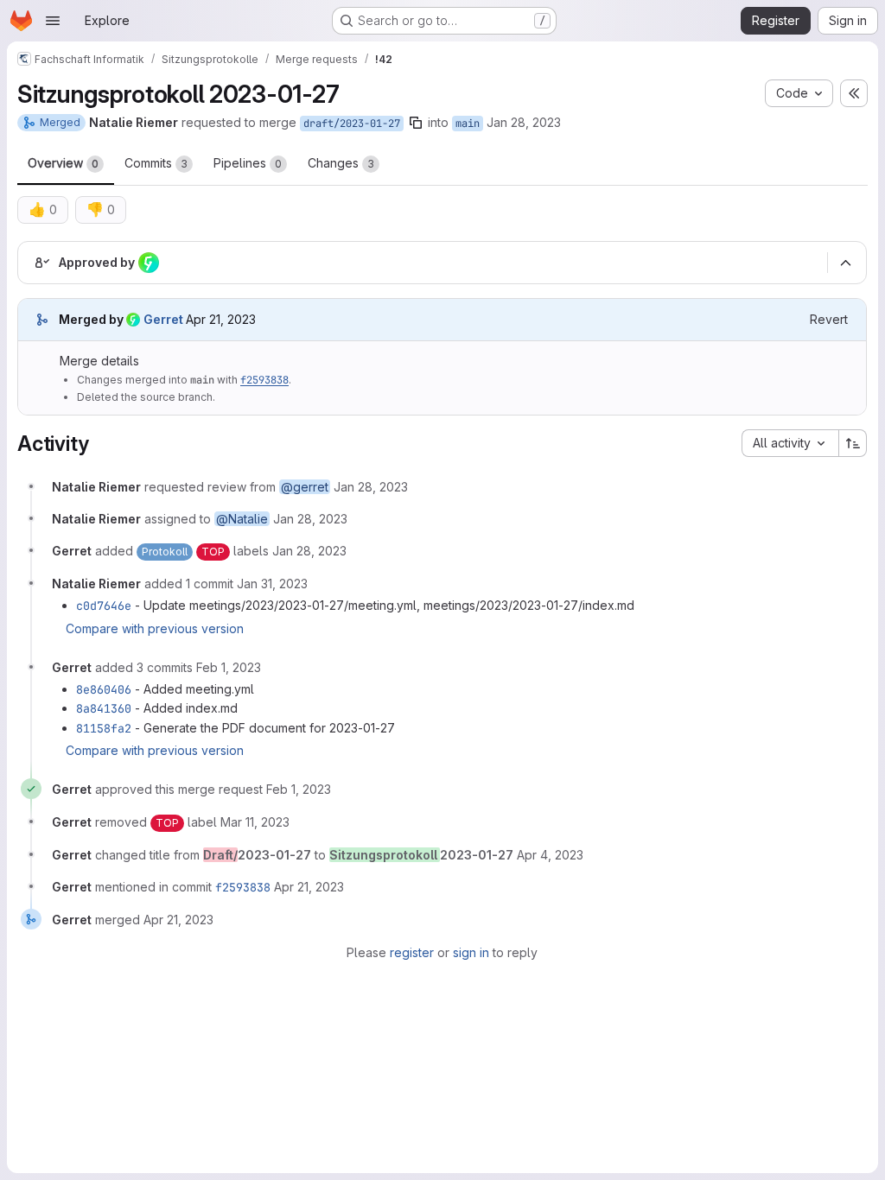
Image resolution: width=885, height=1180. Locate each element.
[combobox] (790, 443)
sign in (471, 952)
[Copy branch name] (415, 122)
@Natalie (242, 518)
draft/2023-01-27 (351, 123)
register (412, 952)
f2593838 (264, 380)
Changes (341, 162)
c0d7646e (103, 605)
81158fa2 (103, 728)
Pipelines (247, 162)
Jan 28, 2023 (524, 122)
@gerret (304, 486)
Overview (63, 162)
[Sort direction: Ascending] (853, 443)
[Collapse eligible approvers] (845, 263)
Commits (156, 162)
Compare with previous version (155, 628)
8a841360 (103, 708)
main (467, 123)
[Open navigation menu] (53, 21)
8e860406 (103, 689)
